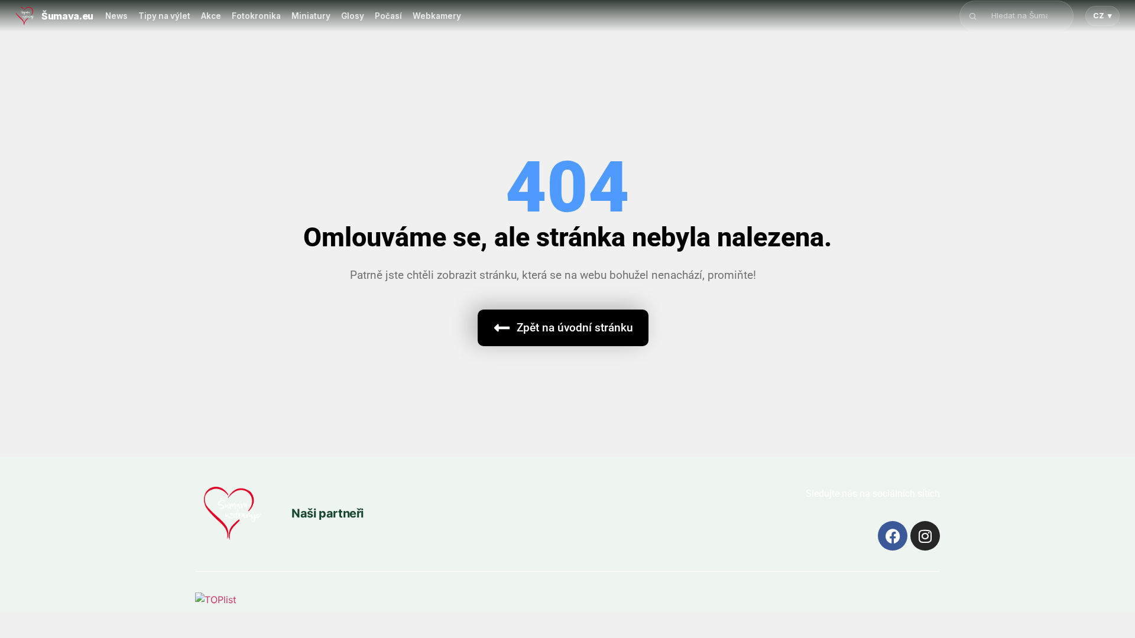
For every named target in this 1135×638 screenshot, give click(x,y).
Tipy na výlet (164, 16)
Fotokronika (256, 16)
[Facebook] (892, 536)
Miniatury (310, 16)
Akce (211, 16)
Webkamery (437, 16)
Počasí (388, 16)
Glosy (352, 16)
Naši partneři (327, 513)
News (116, 16)
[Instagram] (925, 536)
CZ (1102, 15)
